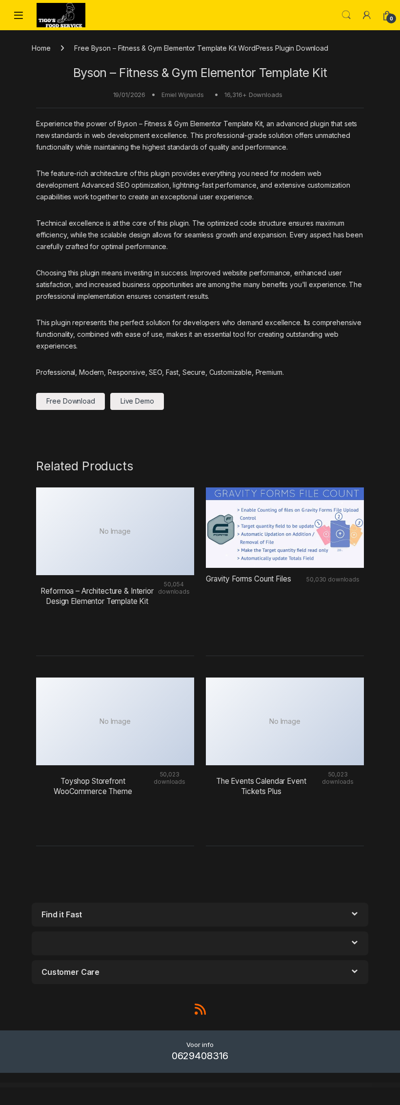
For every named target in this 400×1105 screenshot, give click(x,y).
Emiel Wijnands (182, 94)
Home (41, 48)
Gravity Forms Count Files (248, 578)
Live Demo (137, 401)
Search (346, 15)
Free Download (70, 401)
